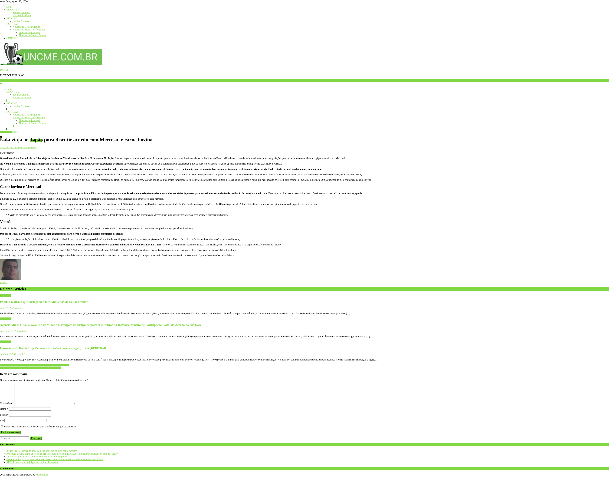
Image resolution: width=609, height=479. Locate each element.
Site (2, 420)
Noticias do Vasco (22, 15)
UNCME (4, 70)
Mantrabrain (42, 474)
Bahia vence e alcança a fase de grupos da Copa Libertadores (30, 368)
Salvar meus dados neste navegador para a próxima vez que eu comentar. (40, 426)
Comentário (7, 403)
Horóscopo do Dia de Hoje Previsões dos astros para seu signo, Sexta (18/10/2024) (53, 348)
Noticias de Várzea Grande (26, 26)
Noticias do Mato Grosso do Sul (29, 29)
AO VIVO (11, 18)
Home (9, 6)
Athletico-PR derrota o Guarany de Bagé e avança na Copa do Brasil (34, 365)
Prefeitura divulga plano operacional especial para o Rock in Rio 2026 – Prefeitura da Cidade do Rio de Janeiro (62, 453)
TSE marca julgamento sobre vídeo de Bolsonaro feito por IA (37, 456)
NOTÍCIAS (12, 24)
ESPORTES (12, 9)
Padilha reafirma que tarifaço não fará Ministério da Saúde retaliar (44, 302)
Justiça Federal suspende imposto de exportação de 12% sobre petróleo (41, 450)
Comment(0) (30, 147)
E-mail (4, 414)
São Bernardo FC (21, 12)
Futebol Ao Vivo (21, 21)
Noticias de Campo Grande (32, 35)
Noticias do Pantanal (29, 32)
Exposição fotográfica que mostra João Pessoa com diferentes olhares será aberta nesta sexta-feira (54, 459)
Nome (4, 408)
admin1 (20, 147)
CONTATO (12, 38)
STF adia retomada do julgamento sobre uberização (32, 462)
